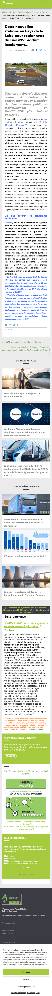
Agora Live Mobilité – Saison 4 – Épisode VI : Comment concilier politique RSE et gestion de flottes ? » (26, 350)
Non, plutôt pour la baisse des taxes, (22, 860)
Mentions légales (33, 992)
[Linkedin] (45, 49)
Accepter (26, 971)
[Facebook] (36, 49)
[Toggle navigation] (43, 4)
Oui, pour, (10, 856)
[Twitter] (40, 49)
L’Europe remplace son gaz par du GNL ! (25, 556)
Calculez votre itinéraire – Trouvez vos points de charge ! (26, 772)
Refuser (26, 979)
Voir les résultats (26, 873)
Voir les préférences (26, 986)
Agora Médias (8, 930)
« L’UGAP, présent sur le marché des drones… (22, 342)
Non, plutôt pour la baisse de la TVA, (22, 863)
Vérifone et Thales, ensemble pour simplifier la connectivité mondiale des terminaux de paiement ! (24, 432)
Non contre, (11, 858)
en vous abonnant (36, 729)
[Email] (32, 49)
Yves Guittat (23, 50)
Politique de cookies (18, 992)
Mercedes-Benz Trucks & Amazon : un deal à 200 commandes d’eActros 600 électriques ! (23, 522)
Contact (10, 756)
